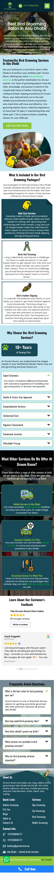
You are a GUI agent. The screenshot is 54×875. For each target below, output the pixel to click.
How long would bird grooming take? (22, 721)
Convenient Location (12, 434)
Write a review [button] (20, 624)
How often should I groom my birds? (22, 731)
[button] (47, 5)
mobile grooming (33, 507)
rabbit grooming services (38, 584)
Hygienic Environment (13, 425)
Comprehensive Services (14, 406)
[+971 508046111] (20, 6)
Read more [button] (9, 661)
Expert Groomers (11, 375)
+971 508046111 (31, 5)
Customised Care (11, 415)
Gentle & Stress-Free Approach (17, 397)
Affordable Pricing (11, 443)
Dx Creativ (46, 860)
